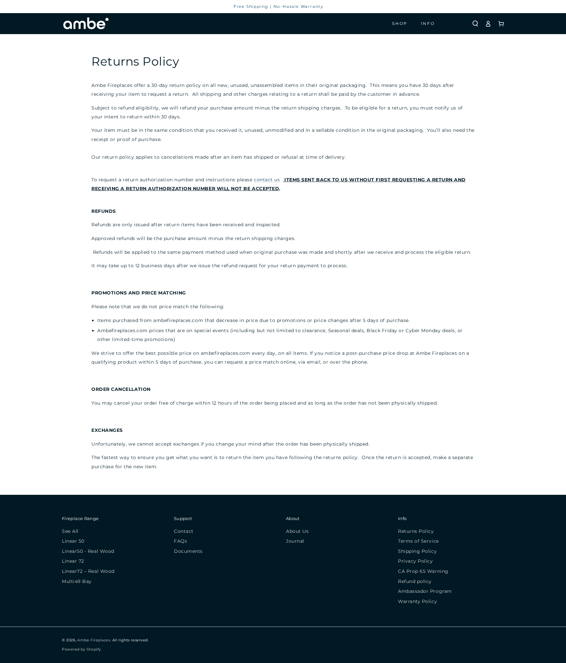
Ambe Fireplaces (93, 640)
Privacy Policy (415, 561)
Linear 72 (73, 561)
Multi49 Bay (77, 581)
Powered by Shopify (81, 649)
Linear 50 (73, 541)
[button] (475, 23)
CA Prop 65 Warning (423, 571)
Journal (295, 541)
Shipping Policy (417, 551)
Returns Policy (416, 531)
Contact (184, 531)
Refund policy (415, 581)
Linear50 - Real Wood (88, 551)
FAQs (180, 541)
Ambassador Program (425, 591)
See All (70, 531)
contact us (267, 180)
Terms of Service (418, 541)
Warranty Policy (417, 601)
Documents (188, 551)
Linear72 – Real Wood (88, 571)
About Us (297, 531)
